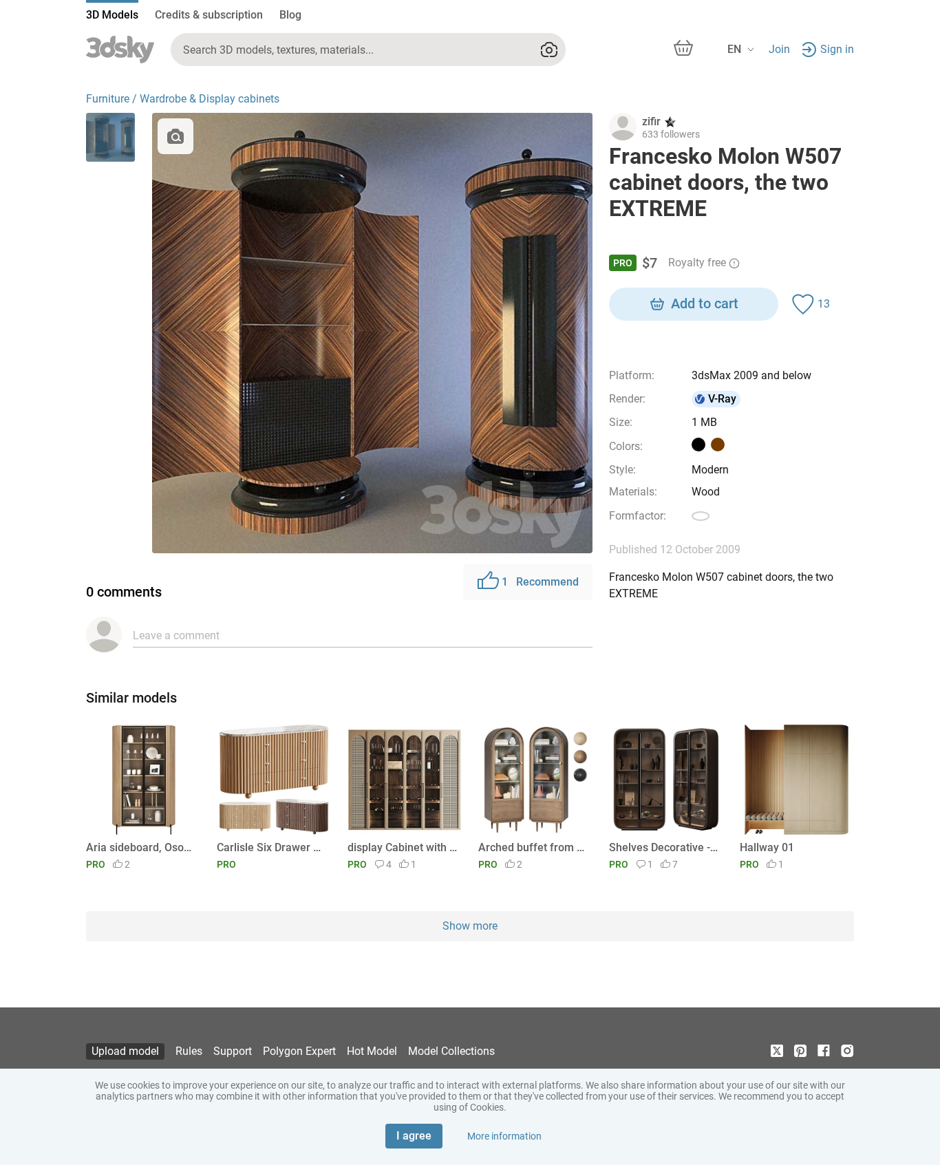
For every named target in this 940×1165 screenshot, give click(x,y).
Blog (290, 14)
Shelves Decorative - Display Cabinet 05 (663, 847)
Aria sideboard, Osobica (140, 847)
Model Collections (451, 1051)
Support (232, 1051)
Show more (470, 925)
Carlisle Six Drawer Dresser (271, 847)
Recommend (540, 581)
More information (504, 1136)
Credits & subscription (209, 14)
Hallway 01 (767, 847)
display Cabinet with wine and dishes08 (402, 847)
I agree (413, 1135)
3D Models (112, 14)
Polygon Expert (299, 1051)
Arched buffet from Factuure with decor (533, 847)
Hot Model (372, 1051)
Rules (188, 1051)
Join (779, 49)
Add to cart (704, 303)
